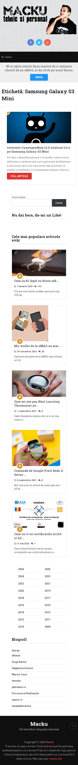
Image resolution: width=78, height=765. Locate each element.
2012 (21, 619)
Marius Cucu (19, 674)
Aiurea (16, 650)
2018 (21, 598)
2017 (47, 598)
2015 (47, 605)
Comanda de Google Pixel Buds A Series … (38, 472)
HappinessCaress (22, 668)
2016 (21, 605)
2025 (47, 569)
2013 (47, 612)
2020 (21, 590)
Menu (8, 57)
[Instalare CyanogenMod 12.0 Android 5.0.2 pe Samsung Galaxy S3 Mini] (39, 127)
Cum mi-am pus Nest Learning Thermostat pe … (37, 403)
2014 (21, 612)
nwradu (16, 680)
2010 (21, 626)
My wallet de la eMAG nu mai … (37, 346)
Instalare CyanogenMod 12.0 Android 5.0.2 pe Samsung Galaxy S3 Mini (38, 149)
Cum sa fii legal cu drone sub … (36, 281)
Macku (39, 724)
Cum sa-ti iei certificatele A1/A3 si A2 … (37, 536)
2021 (47, 583)
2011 (47, 619)
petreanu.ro (19, 687)
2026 (21, 569)
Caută (59, 202)
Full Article (19, 176)
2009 (47, 626)
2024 (21, 576)
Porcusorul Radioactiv (25, 693)
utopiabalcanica (21, 706)
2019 (47, 590)
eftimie (16, 655)
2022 (21, 583)
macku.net (55, 758)
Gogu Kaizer (19, 661)
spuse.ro (17, 699)
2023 (47, 576)
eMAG (39, 77)
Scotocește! (18, 197)
